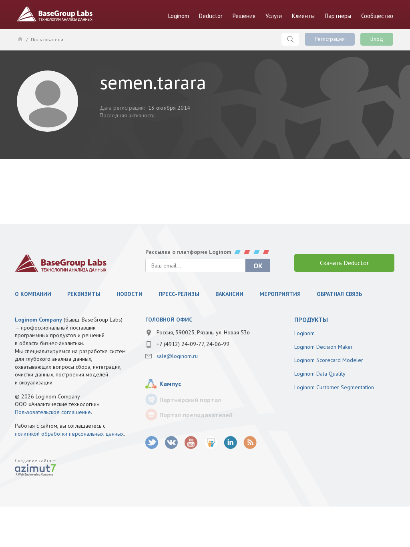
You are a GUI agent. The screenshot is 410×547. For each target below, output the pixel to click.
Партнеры (338, 16)
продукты (311, 320)
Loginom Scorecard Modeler (328, 360)
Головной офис (168, 319)
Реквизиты (83, 294)
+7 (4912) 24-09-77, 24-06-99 (193, 344)
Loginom (178, 16)
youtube (191, 442)
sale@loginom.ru (177, 356)
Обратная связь (339, 294)
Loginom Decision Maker (323, 346)
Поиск (290, 39)
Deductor (211, 16)
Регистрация (330, 38)
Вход (376, 38)
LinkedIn (230, 442)
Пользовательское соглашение (53, 412)
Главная (20, 38)
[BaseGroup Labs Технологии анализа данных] (61, 263)
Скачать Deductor (344, 263)
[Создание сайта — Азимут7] (35, 471)
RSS (250, 442)
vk (171, 442)
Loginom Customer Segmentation (334, 387)
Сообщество (377, 16)
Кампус (170, 384)
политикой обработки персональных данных (69, 433)
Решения (244, 16)
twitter (152, 442)
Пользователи (47, 39)
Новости (130, 294)
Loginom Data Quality (320, 373)
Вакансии (229, 294)
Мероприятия (280, 294)
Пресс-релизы (179, 294)
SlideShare (210, 442)
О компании (33, 294)
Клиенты (303, 16)
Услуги (273, 16)
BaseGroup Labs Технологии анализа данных (55, 14)
